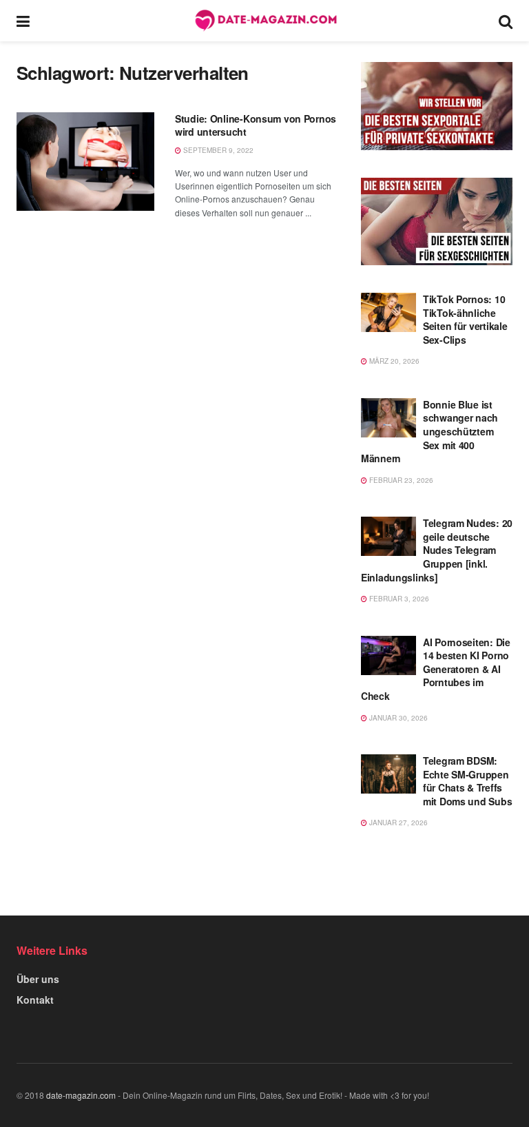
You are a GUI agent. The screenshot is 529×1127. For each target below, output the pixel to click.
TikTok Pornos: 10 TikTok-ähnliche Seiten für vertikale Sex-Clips (465, 319)
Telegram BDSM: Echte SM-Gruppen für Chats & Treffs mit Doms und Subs (467, 781)
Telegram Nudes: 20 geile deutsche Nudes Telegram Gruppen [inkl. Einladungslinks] (436, 549)
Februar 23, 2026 (400, 480)
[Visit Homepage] (264, 20)
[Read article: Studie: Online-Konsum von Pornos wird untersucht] (85, 161)
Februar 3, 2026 (398, 598)
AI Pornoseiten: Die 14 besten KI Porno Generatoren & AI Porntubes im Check (435, 669)
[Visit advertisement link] (436, 106)
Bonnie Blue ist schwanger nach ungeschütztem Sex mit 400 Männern (429, 431)
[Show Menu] (23, 20)
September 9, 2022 (217, 150)
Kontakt (35, 999)
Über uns (38, 979)
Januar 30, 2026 (397, 718)
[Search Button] (505, 20)
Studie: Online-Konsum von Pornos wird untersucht (255, 125)
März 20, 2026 (393, 361)
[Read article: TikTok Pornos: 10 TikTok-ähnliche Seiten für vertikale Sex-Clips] (388, 312)
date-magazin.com (81, 1095)
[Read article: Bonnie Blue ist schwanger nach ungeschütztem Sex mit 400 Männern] (388, 417)
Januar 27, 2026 (397, 822)
